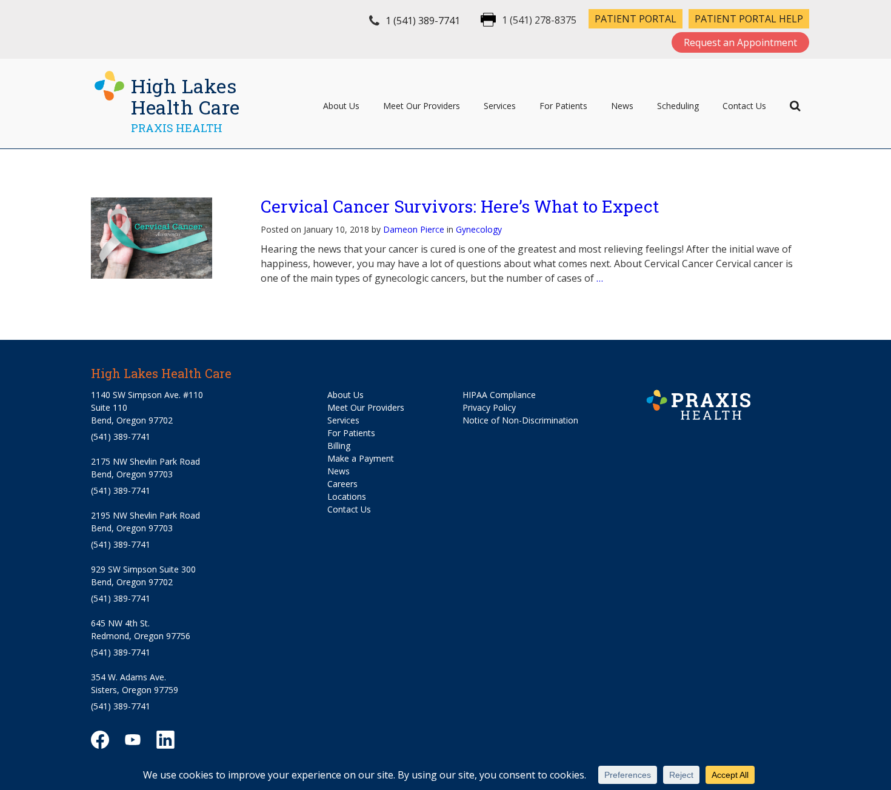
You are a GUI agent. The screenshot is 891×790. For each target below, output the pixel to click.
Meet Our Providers (421, 105)
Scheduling (678, 105)
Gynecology (479, 229)
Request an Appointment (740, 42)
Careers (342, 484)
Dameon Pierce (413, 229)
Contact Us (744, 105)
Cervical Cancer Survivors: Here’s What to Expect (460, 206)
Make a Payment (360, 458)
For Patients (563, 105)
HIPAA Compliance (499, 394)
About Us (341, 105)
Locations (346, 496)
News (622, 105)
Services (500, 105)
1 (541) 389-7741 (422, 20)
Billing (338, 445)
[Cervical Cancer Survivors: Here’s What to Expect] (163, 238)
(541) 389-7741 (120, 436)
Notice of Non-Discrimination (520, 420)
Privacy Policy (489, 407)
